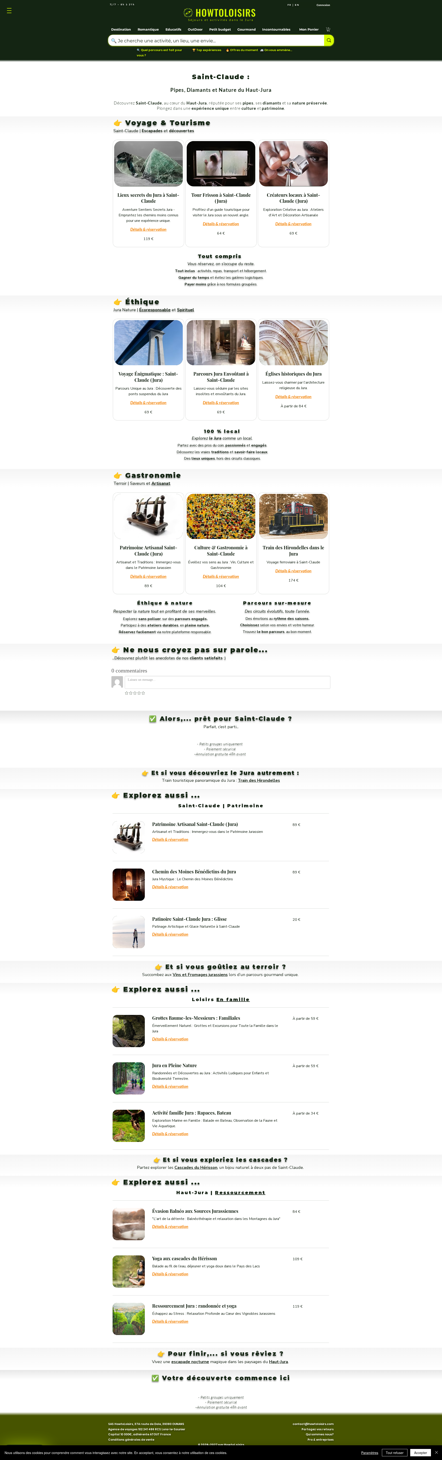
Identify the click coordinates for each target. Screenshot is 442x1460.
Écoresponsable (155, 310)
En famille (233, 998)
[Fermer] (436, 1452)
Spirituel (185, 310)
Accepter (420, 1452)
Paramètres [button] (369, 1452)
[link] (148, 198)
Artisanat (160, 483)
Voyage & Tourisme (168, 123)
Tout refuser (395, 1452)
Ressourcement (240, 1191)
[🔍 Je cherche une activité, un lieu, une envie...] (329, 40)
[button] (121, 27)
